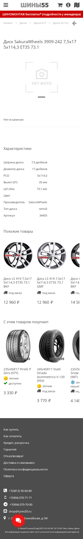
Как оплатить (13, 436)
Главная (34, 5)
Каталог (8, 23)
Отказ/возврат (13, 456)
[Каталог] (6, 5)
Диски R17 (40, 23)
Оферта (9, 476)
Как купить (11, 429)
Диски (23, 23)
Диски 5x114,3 (61, 23)
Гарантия (10, 449)
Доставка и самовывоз (19, 463)
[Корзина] (62, 5)
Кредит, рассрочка (16, 443)
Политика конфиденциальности (26, 469)
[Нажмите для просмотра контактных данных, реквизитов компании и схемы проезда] (78, 5)
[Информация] (70, 5)
